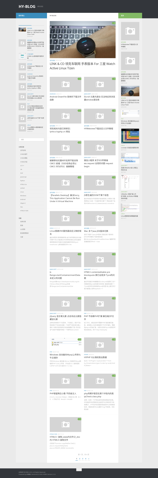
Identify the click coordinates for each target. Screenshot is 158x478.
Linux (29, 125)
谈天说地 (29, 28)
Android (30, 74)
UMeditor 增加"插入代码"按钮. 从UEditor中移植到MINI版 (129, 196)
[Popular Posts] (37, 24)
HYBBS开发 (23, 162)
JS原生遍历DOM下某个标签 (35, 118)
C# (21, 169)
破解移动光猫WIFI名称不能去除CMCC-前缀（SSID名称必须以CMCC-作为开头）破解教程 (35, 45)
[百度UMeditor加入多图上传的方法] (130, 158)
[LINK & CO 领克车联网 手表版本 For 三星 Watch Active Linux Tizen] (83, 39)
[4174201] (43, 15)
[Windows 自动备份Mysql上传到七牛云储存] (130, 113)
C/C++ (22, 165)
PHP (28, 104)
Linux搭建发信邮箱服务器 (129, 216)
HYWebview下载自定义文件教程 (98, 128)
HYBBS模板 (23, 158)
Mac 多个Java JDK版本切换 (96, 231)
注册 (21, 237)
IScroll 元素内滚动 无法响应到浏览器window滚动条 (35, 97)
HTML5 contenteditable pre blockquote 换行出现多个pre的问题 (99, 275)
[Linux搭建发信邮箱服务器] (130, 208)
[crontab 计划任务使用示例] (130, 136)
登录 (21, 225)
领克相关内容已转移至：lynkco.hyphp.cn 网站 (34, 87)
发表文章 (23, 221)
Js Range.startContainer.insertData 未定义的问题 (65, 275)
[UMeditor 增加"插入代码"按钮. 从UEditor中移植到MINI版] (130, 182)
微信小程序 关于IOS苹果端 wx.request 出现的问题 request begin (98, 163)
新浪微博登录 (24, 233)
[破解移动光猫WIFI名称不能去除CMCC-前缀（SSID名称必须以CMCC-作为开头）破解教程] (130, 61)
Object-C (23, 203)
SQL (21, 207)
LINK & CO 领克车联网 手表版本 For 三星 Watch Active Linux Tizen (35, 32)
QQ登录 (22, 229)
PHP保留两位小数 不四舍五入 (63, 393)
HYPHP (22, 188)
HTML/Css (23, 184)
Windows (23, 196)
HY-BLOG (27, 6)
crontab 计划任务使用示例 (130, 148)
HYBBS (29, 474)
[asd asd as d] (22, 29)
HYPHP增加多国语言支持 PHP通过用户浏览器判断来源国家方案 (35, 108)
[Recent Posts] (25, 24)
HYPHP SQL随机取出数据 (95, 357)
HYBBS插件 (30, 54)
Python (22, 180)
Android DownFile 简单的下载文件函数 (35, 77)
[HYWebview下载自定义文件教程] (130, 31)
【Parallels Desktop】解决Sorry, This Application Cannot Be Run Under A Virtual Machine (65, 198)
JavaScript (30, 94)
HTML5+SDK (24, 211)
